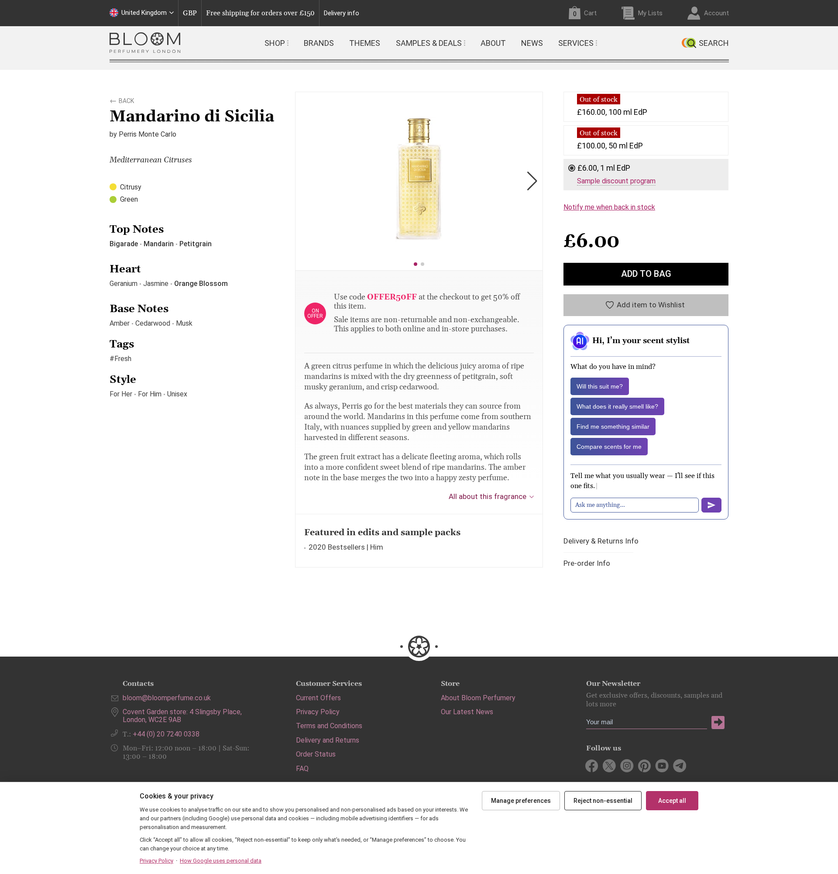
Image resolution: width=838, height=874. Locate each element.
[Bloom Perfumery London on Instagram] (627, 765)
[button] (415, 264)
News (532, 43)
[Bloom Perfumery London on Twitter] (609, 765)
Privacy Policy (318, 712)
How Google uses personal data (220, 860)
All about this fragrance (487, 496)
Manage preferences (521, 800)
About (493, 43)
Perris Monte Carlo (147, 134)
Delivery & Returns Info (601, 541)
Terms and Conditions (329, 726)
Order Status (316, 754)
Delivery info (341, 13)
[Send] (711, 505)
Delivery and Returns (327, 740)
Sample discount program (616, 181)
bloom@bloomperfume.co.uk (167, 698)
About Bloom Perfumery (478, 698)
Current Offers (318, 698)
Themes (364, 43)
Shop (274, 43)
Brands (319, 43)
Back (126, 99)
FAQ (302, 768)
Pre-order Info (586, 563)
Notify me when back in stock (609, 207)
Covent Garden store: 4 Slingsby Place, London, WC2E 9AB (182, 716)
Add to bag (646, 273)
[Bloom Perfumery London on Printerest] (644, 765)
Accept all (672, 800)
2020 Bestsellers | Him (346, 547)
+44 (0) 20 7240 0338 (166, 734)
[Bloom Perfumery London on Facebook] (592, 765)
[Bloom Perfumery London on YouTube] (662, 765)
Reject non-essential (603, 800)
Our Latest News (467, 712)
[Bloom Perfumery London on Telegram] (679, 765)
